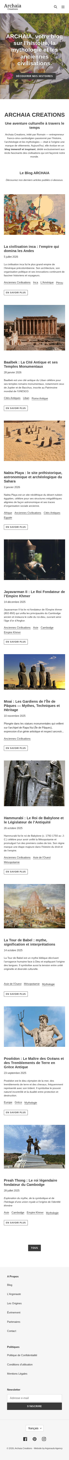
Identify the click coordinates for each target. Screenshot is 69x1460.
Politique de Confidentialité (22, 1355)
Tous (34, 1248)
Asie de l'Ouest (42, 857)
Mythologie (48, 984)
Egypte (8, 517)
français (33, 1428)
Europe (8, 1102)
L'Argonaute (14, 1294)
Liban (26, 398)
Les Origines (14, 1303)
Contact (11, 1330)
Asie (35, 627)
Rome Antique (40, 398)
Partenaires (13, 1321)
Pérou (59, 282)
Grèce (18, 1102)
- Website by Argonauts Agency (47, 1448)
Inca (35, 282)
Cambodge (47, 627)
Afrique (8, 512)
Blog (9, 1284)
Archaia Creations (23, 1448)
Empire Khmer (12, 632)
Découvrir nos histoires (34, 76)
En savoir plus (16, 292)
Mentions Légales (17, 1373)
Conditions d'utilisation (20, 1364)
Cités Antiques (12, 398)
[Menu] (63, 6)
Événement (13, 1312)
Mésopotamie (12, 862)
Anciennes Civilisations (17, 282)
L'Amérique (47, 282)
